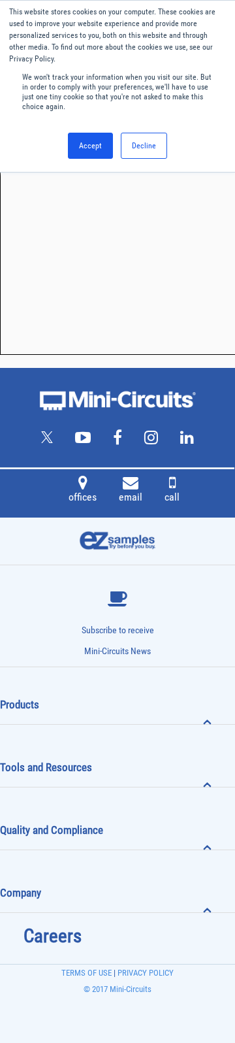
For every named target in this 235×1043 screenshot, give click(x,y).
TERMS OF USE (86, 973)
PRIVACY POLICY (145, 973)
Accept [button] (90, 145)
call (172, 497)
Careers (53, 936)
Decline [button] (144, 145)
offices (83, 497)
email (130, 497)
